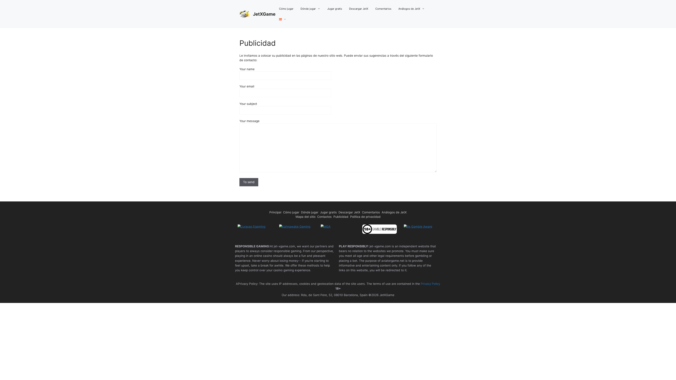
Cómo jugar (286, 8)
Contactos (324, 216)
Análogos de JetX (409, 8)
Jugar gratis (334, 8)
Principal (275, 212)
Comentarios (383, 8)
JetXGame (264, 14)
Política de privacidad (365, 216)
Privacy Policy (430, 284)
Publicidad (340, 216)
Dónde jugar (308, 8)
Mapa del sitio (305, 216)
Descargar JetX (358, 8)
